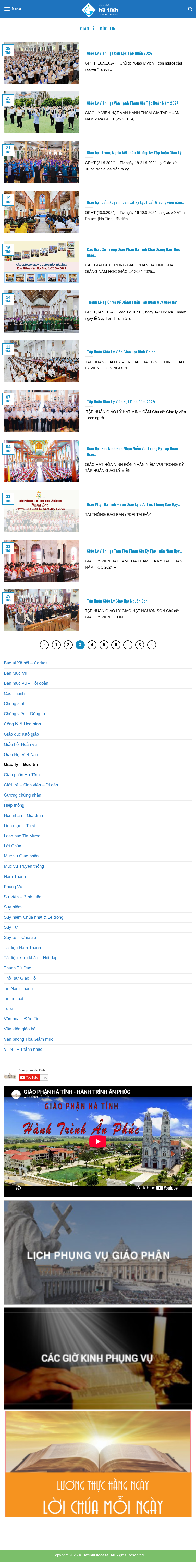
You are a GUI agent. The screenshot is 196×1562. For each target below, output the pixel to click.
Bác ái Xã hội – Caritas (26, 663)
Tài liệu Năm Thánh (22, 947)
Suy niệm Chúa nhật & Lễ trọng (33, 917)
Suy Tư (11, 927)
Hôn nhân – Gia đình (23, 815)
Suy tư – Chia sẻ (20, 937)
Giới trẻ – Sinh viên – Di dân (31, 785)
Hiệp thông (14, 805)
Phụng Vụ (13, 886)
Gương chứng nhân (22, 795)
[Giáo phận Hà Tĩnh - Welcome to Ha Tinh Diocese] (98, 9)
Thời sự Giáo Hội (20, 978)
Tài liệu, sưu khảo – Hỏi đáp (30, 957)
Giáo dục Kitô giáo (21, 734)
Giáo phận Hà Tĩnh (22, 774)
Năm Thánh (15, 876)
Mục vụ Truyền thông (24, 866)
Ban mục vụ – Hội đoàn (26, 683)
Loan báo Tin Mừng (22, 836)
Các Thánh (14, 693)
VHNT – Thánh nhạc (23, 1049)
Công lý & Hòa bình (22, 724)
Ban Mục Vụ (15, 673)
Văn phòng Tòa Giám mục (28, 1039)
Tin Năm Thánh (18, 988)
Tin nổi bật (13, 998)
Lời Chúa (12, 845)
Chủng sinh (14, 703)
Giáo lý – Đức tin (21, 764)
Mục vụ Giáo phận (21, 856)
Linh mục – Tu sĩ (19, 825)
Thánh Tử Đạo (17, 968)
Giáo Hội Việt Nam (21, 754)
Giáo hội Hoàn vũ (20, 744)
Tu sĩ (8, 1008)
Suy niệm (13, 907)
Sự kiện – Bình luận (22, 896)
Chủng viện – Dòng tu (24, 713)
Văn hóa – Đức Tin (21, 1018)
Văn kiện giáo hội (20, 1029)
